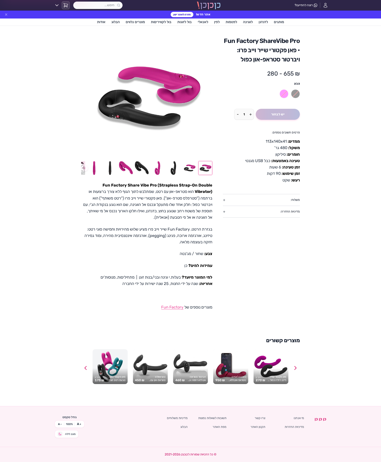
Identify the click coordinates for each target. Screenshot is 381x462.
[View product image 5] (142, 168)
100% (69, 424)
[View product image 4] (158, 168)
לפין (217, 22)
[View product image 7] (110, 168)
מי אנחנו (299, 418)
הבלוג (115, 22)
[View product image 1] (205, 168)
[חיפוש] (118, 5)
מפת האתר (219, 427)
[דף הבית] (209, 5)
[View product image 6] (126, 168)
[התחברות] (325, 5)
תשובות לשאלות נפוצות (212, 418)
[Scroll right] (295, 368)
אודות (101, 22)
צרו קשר (260, 418)
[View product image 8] (94, 168)
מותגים (279, 22)
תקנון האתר (257, 427)
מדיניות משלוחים (177, 418)
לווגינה (248, 22)
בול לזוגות (184, 22)
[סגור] (6, 14)
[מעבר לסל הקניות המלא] (66, 5)
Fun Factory (172, 307)
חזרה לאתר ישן (182, 14)
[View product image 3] (173, 168)
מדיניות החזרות (294, 427)
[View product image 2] (189, 168)
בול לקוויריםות (161, 22)
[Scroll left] (85, 368)
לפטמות (231, 22)
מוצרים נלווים (135, 22)
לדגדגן (263, 22)
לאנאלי (203, 22)
